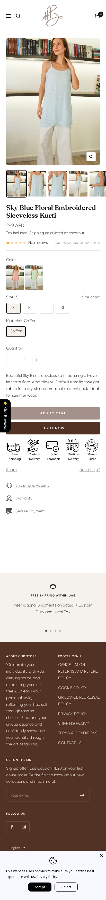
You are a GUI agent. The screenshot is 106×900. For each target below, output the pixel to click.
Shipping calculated (46, 233)
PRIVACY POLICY (72, 713)
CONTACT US (70, 743)
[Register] (82, 795)
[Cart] (97, 16)
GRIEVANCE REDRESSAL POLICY (79, 700)
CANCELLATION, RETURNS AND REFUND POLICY (78, 671)
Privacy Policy (47, 876)
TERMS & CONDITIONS (78, 733)
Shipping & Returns (32, 485)
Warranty (23, 498)
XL (63, 307)
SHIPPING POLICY (73, 723)
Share (11, 469)
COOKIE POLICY (72, 687)
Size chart (91, 297)
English (15, 848)
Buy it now (53, 428)
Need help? (90, 469)
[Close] (101, 855)
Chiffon (16, 331)
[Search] (18, 16)
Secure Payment (30, 511)
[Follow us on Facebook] (12, 827)
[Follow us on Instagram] (23, 827)
